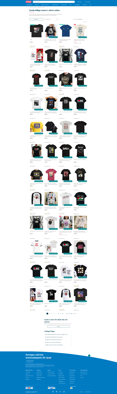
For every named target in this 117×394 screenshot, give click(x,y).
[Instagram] (56, 391)
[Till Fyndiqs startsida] (29, 2)
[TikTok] (53, 391)
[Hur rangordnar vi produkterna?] (74, 19)
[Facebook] (64, 391)
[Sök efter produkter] (73, 2)
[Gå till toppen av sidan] (89, 355)
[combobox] (54, 2)
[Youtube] (60, 391)
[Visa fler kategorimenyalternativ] (90, 5)
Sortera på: (77, 19)
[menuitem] (29, 5)
